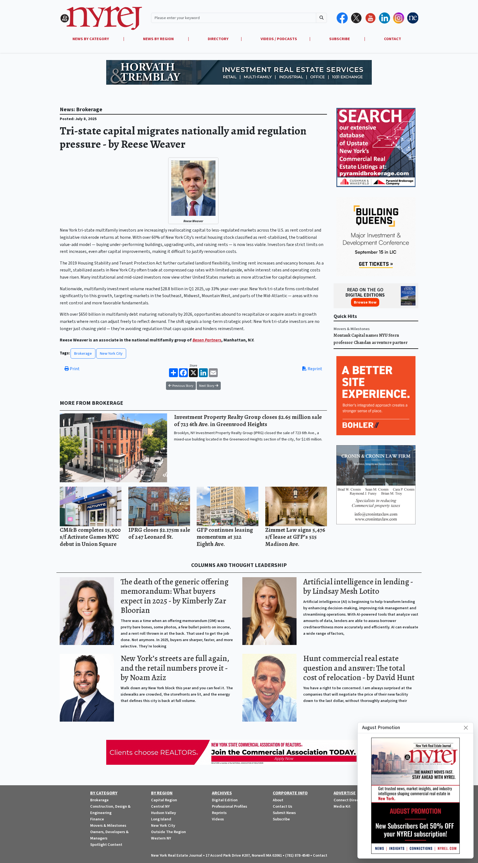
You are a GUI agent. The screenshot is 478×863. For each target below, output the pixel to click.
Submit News (284, 813)
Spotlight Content (106, 845)
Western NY (161, 838)
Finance (97, 819)
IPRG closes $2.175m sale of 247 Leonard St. (159, 533)
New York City (111, 353)
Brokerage (83, 353)
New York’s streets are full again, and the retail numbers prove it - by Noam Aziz (175, 668)
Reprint (314, 369)
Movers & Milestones (352, 329)
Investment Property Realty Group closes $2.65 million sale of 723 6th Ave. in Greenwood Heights (248, 420)
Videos (218, 819)
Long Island (161, 819)
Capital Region (164, 800)
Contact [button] (392, 39)
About (278, 800)
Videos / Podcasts (279, 39)
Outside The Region (168, 832)
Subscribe (281, 819)
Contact (320, 855)
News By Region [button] (159, 39)
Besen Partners (207, 340)
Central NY (160, 806)
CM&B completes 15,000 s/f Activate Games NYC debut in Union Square (90, 537)
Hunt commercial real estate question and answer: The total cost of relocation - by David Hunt (359, 668)
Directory (218, 39)
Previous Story (182, 385)
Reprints (219, 813)
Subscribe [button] (340, 39)
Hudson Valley (163, 813)
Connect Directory (350, 800)
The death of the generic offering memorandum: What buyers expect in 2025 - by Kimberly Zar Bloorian (174, 596)
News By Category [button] (91, 39)
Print (74, 369)
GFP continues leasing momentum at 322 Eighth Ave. (225, 537)
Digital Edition (225, 800)
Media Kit (342, 806)
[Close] (466, 728)
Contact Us (282, 806)
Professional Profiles (229, 806)
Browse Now (365, 302)
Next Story (207, 385)
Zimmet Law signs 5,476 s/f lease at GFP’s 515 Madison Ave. (295, 537)
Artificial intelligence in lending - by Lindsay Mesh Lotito (358, 586)
